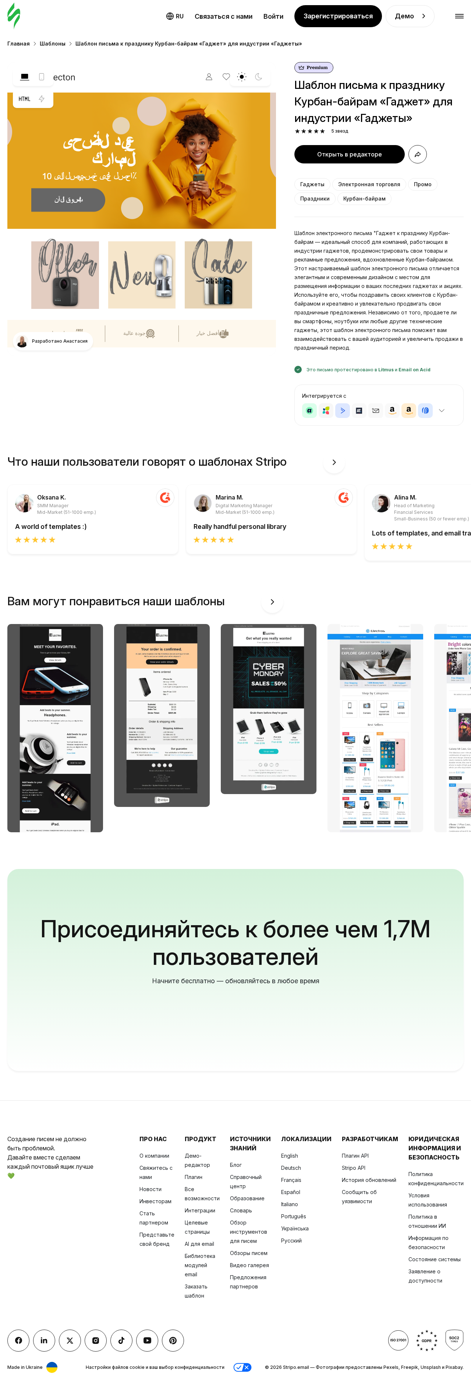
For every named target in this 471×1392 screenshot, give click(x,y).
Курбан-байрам (364, 198)
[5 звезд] (322, 131)
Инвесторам (155, 1201)
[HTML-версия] (24, 99)
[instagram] (96, 1341)
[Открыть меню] (459, 16)
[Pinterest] (173, 1341)
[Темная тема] (258, 77)
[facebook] (18, 1341)
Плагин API (355, 1156)
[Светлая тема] (241, 77)
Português (293, 1216)
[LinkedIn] (44, 1341)
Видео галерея (249, 1265)
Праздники (315, 198)
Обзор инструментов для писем (248, 1231)
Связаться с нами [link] (223, 16)
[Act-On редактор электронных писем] (326, 410)
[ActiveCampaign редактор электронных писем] (342, 410)
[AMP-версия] (41, 99)
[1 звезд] (297, 131)
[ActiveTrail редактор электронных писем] (359, 410)
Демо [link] (404, 16)
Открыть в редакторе (349, 154)
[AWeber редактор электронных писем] (425, 410)
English (289, 1156)
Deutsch (291, 1168)
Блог (236, 1165)
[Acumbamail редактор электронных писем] (375, 410)
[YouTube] (147, 1341)
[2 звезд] (304, 131)
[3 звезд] (310, 131)
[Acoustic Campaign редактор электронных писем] (309, 410)
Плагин (193, 1177)
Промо (423, 184)
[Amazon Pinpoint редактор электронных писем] (392, 410)
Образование (247, 1198)
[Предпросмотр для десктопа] (24, 77)
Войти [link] (273, 16)
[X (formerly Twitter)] (70, 1341)
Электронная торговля (369, 184)
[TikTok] (121, 1341)
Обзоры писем (249, 1253)
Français (291, 1180)
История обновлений (369, 1180)
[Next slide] (334, 462)
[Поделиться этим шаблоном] (417, 154)
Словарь (241, 1210)
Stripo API (353, 1168)
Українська (295, 1228)
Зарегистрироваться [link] (338, 16)
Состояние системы (434, 1259)
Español (290, 1192)
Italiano (289, 1204)
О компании (154, 1156)
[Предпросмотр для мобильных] (41, 77)
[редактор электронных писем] (13, 16)
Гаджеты (312, 184)
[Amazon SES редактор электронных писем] (408, 410)
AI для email (199, 1244)
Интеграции (200, 1210)
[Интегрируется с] (441, 410)
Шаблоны (52, 43)
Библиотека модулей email (200, 1265)
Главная (18, 43)
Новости (150, 1189)
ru (180, 16)
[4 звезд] (316, 131)
